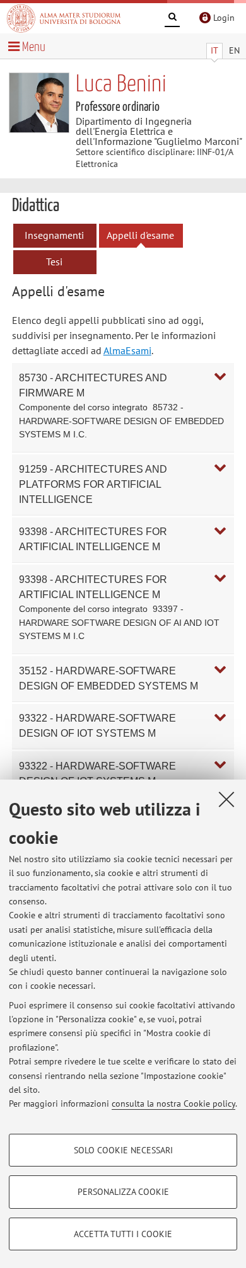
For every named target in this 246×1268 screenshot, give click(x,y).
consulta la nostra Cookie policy (173, 1103)
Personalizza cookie (123, 1191)
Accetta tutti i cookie (123, 1234)
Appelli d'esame (140, 235)
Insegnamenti (54, 235)
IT (214, 50)
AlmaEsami (127, 350)
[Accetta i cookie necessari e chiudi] (226, 799)
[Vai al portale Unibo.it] (63, 18)
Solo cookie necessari (123, 1150)
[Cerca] (172, 19)
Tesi (54, 261)
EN (234, 50)
